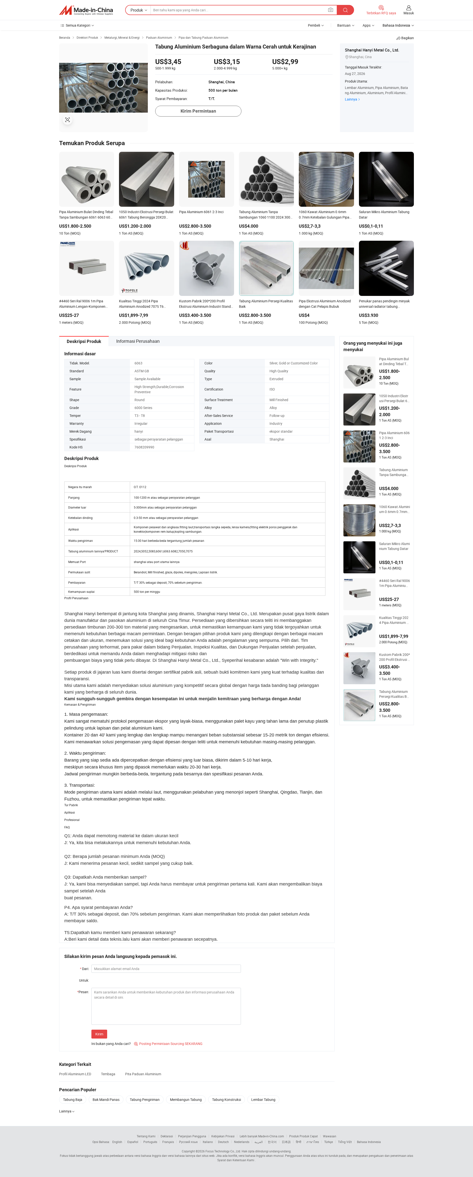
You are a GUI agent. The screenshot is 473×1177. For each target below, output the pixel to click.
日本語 (286, 1142)
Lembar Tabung (263, 1099)
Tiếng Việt (345, 1142)
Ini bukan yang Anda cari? (111, 1043)
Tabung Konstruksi (226, 1099)
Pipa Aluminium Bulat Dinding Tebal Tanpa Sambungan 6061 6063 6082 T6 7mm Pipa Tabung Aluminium (394, 361)
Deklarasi (167, 1136)
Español (132, 1142)
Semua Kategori (78, 25)
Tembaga (108, 1074)
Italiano (208, 1142)
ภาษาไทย (312, 1142)
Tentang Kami (146, 1136)
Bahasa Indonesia (369, 1142)
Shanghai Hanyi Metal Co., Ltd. (372, 50)
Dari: (84, 968)
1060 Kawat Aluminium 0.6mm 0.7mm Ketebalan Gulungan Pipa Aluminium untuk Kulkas (394, 509)
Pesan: (83, 991)
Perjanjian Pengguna (192, 1136)
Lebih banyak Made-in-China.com (262, 1136)
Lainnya (351, 99)
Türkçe (328, 1142)
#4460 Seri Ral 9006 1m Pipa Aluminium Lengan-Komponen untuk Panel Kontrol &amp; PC (394, 583)
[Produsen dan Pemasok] (86, 10)
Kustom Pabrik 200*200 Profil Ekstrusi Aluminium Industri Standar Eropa (394, 657)
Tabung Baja (72, 1099)
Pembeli (314, 25)
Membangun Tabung (186, 1099)
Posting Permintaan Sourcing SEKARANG (168, 1043)
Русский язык (188, 1142)
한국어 (272, 1142)
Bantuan (344, 25)
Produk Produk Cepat (303, 1136)
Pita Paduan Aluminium (143, 1074)
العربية (258, 1142)
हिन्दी (298, 1142)
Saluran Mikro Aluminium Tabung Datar (394, 546)
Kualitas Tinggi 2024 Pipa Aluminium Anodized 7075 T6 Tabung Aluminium (394, 620)
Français (168, 1142)
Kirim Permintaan (198, 111)
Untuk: (84, 980)
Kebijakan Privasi (223, 1136)
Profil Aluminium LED (75, 1074)
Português (150, 1142)
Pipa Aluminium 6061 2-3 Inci (394, 435)
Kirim (99, 1034)
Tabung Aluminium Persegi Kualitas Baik (394, 694)
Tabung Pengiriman (145, 1099)
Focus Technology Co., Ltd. (223, 1151)
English (117, 1142)
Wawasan (329, 1136)
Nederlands (241, 1142)
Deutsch (223, 1142)
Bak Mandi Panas (106, 1099)
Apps (367, 25)
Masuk (409, 13)
